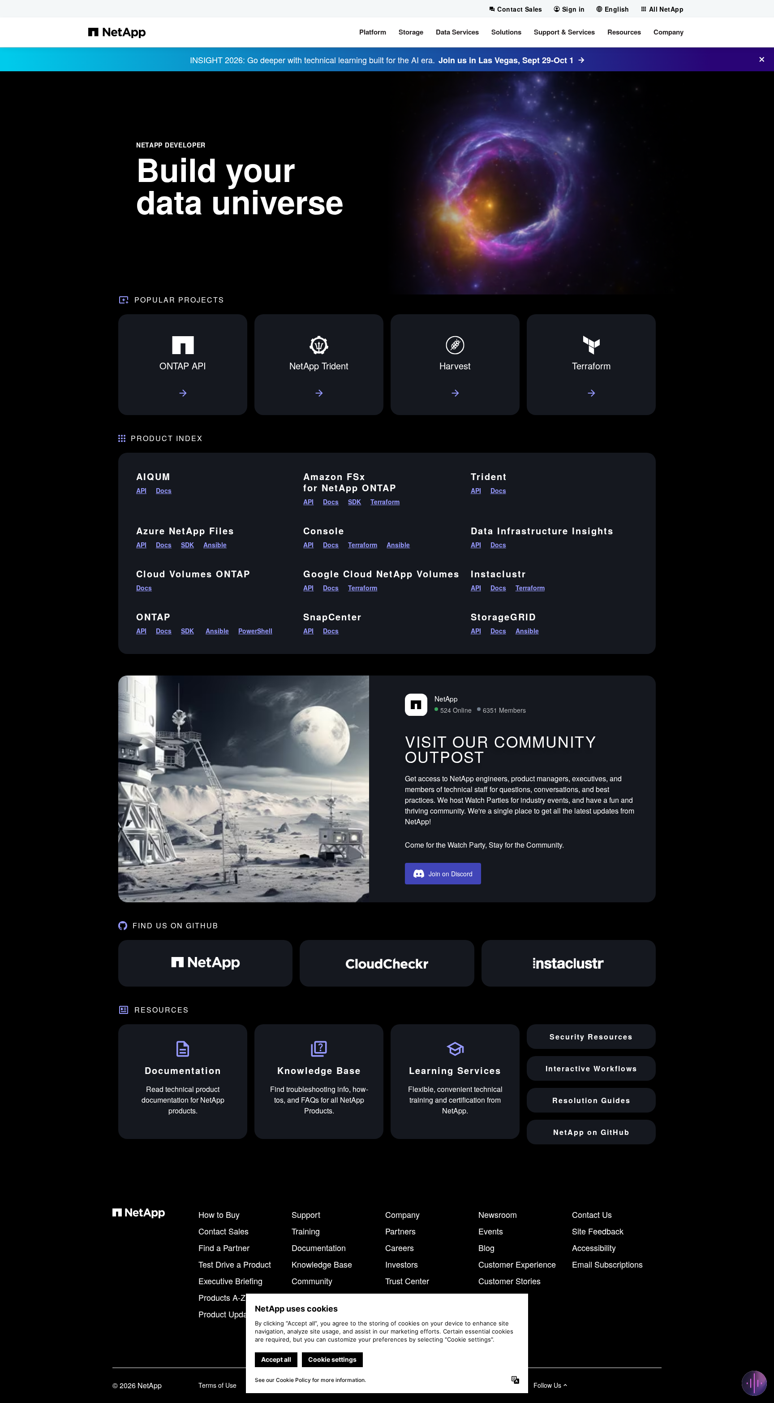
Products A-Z (221, 1297)
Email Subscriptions (607, 1264)
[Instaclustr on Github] (569, 963)
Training (306, 1231)
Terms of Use (217, 1385)
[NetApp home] (117, 32)
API (141, 490)
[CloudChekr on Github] (387, 963)
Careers (399, 1247)
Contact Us (592, 1214)
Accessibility (594, 1247)
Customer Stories (509, 1280)
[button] (372, 32)
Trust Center (407, 1280)
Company (402, 1214)
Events (490, 1231)
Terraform (385, 501)
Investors (401, 1264)
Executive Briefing (230, 1280)
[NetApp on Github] (205, 963)
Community (312, 1280)
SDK (354, 501)
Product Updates (228, 1314)
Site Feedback (598, 1231)
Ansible (215, 544)
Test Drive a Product (234, 1264)
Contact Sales (223, 1231)
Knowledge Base (322, 1264)
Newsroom (497, 1214)
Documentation (319, 1247)
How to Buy (219, 1214)
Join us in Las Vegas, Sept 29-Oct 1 (506, 60)
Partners (400, 1231)
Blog (486, 1247)
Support (306, 1214)
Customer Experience (517, 1264)
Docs (164, 490)
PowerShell (255, 630)
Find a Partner (223, 1247)
